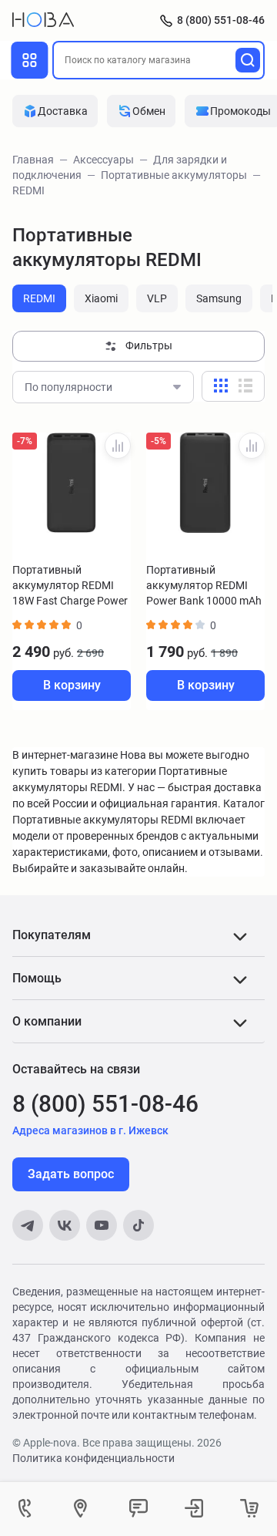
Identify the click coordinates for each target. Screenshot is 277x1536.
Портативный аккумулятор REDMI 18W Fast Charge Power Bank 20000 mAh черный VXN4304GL (70, 586)
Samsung (219, 298)
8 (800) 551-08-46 (221, 20)
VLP (157, 298)
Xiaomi (101, 298)
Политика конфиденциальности (93, 1458)
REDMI (39, 298)
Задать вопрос (71, 1174)
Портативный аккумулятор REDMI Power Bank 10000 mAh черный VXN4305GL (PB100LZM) (204, 586)
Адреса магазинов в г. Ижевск (90, 1130)
